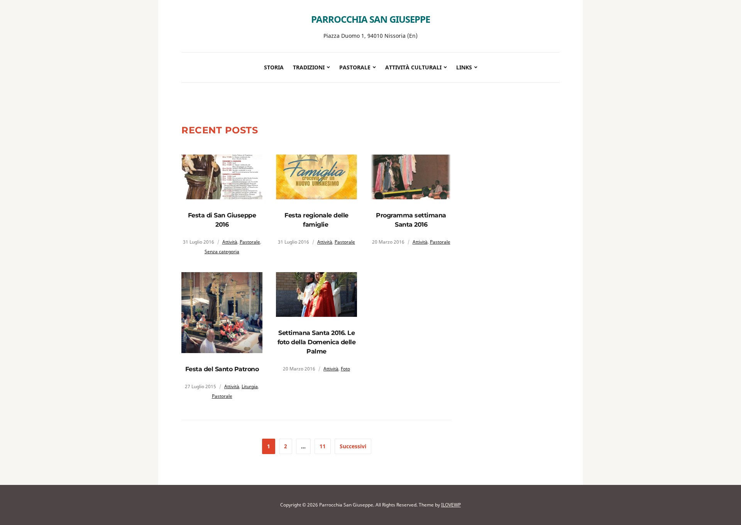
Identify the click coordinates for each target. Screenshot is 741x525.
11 (323, 446)
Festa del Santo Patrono (222, 369)
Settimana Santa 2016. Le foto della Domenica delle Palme (316, 342)
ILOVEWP (451, 504)
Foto (345, 368)
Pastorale (250, 242)
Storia (274, 67)
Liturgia (250, 386)
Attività (229, 242)
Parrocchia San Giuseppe (370, 19)
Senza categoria (222, 251)
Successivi (353, 446)
